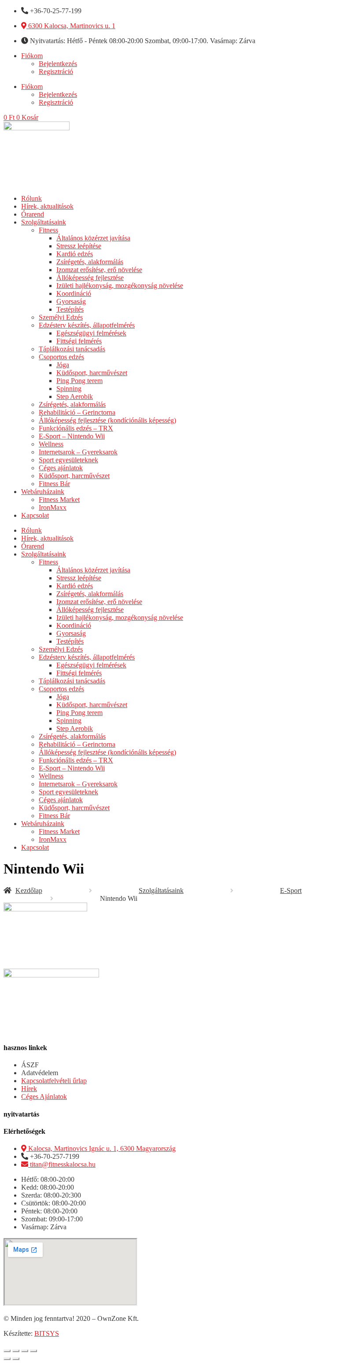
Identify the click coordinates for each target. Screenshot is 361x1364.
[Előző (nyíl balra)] (7, 1358)
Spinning (68, 388)
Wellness (51, 444)
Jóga (62, 365)
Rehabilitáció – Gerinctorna (77, 412)
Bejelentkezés (58, 63)
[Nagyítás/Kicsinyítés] (7, 1350)
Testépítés (70, 309)
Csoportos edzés (61, 357)
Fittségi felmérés (79, 341)
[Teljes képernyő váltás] (15, 1350)
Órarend (32, 214)
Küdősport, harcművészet (91, 372)
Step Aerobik (74, 396)
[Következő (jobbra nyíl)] (15, 1358)
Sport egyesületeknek (68, 460)
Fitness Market (59, 499)
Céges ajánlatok (61, 468)
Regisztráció (56, 71)
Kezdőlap (28, 890)
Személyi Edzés (61, 317)
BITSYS (46, 1333)
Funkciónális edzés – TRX (76, 428)
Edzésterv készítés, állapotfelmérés (87, 325)
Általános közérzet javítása (93, 238)
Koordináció (73, 293)
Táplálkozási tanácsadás (72, 349)
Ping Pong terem (79, 380)
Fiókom (32, 55)
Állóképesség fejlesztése (90, 277)
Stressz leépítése (78, 246)
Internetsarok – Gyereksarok (78, 452)
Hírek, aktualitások (47, 206)
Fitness (48, 230)
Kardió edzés (74, 254)
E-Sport (291, 890)
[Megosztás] (24, 1350)
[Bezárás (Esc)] (33, 1350)
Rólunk (31, 198)
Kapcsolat (35, 515)
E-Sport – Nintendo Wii (72, 436)
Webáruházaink (42, 491)
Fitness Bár (54, 483)
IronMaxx (52, 507)
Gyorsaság (71, 301)
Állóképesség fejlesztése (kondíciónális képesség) (107, 420)
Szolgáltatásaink (43, 222)
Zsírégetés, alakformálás (89, 261)
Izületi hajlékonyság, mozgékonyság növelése (119, 285)
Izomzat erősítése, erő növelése (99, 269)
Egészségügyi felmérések (91, 333)
